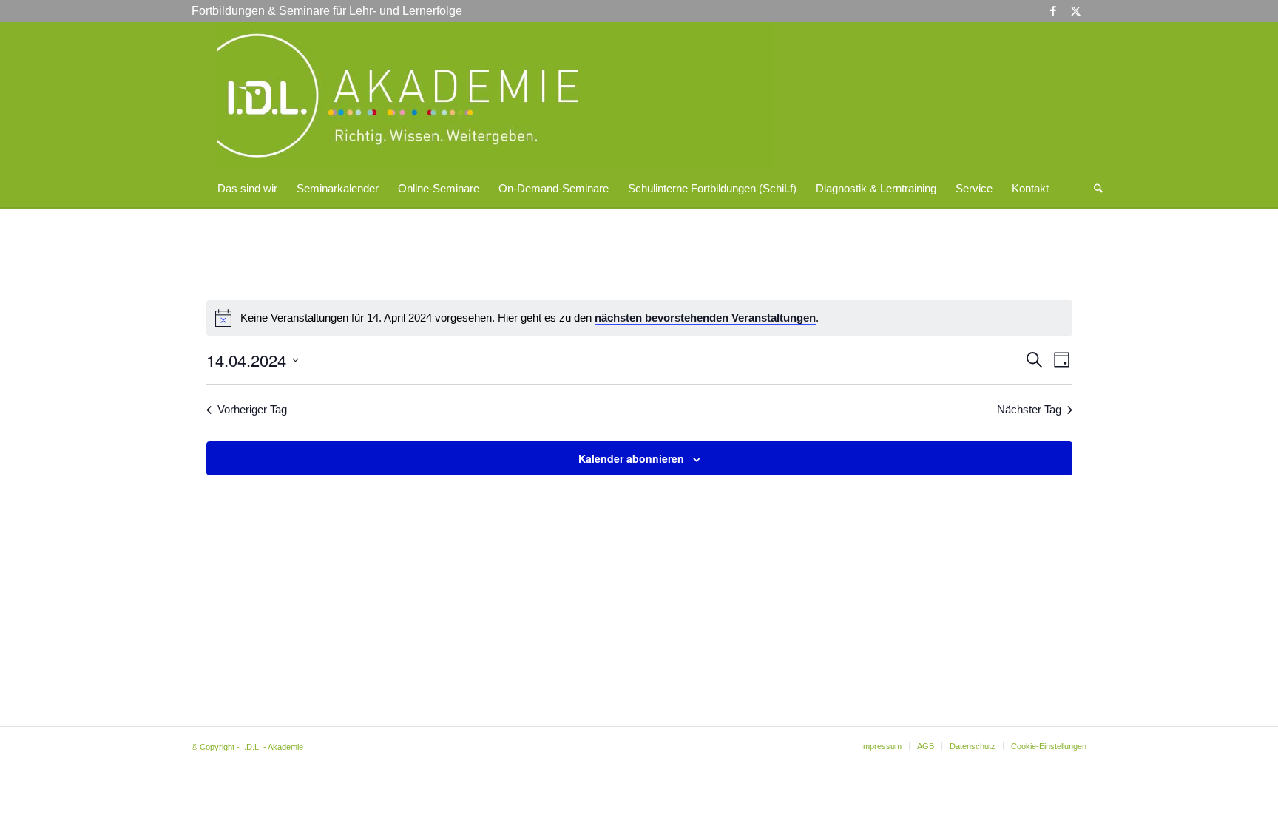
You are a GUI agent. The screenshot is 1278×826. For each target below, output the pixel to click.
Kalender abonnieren (631, 458)
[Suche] (1093, 188)
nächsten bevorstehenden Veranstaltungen (705, 317)
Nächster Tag (1029, 409)
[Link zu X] (1075, 11)
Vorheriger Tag (252, 409)
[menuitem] (247, 188)
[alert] (639, 318)
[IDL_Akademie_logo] (495, 96)
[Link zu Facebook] (1053, 11)
